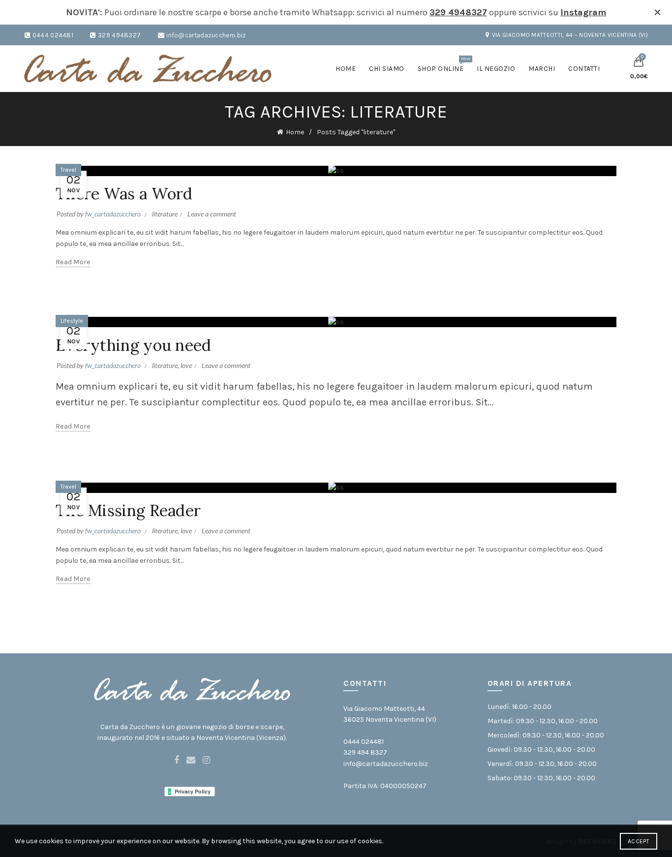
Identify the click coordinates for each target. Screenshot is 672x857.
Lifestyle (72, 320)
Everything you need (134, 345)
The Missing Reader (128, 510)
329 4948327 (458, 12)
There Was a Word (124, 194)
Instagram (583, 12)
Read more (73, 262)
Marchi (541, 68)
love (186, 365)
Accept (638, 841)
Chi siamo (386, 68)
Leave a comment (211, 214)
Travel (68, 169)
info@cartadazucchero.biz (206, 35)
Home (346, 68)
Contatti (584, 68)
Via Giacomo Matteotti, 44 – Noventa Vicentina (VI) (570, 34)
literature (165, 214)
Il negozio (496, 68)
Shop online (444, 64)
